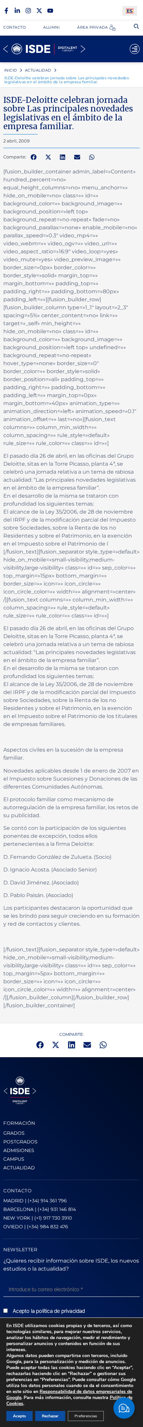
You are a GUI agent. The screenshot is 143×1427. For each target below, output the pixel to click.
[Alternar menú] (135, 49)
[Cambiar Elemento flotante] (124, 1408)
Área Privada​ (92, 27)
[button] (33, 157)
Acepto (19, 1416)
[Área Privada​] (112, 28)
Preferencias (85, 1416)
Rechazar (50, 1416)
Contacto (14, 27)
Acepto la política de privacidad (49, 1311)
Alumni (51, 27)
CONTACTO (17, 1191)
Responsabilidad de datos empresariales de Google (69, 1394)
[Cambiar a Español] (129, 11)
